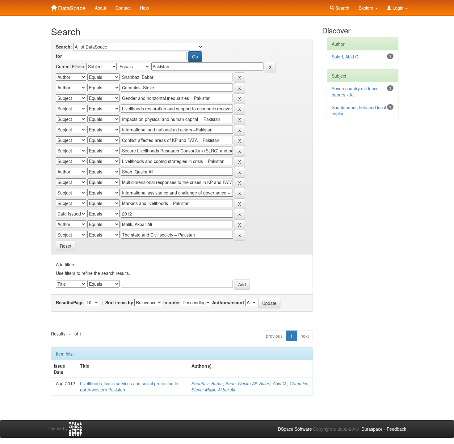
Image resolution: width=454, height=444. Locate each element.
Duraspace (372, 429)
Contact (123, 8)
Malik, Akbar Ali (220, 389)
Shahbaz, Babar (207, 383)
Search (341, 8)
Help (144, 8)
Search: (64, 47)
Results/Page (70, 302)
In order (171, 302)
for (59, 56)
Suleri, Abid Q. (273, 383)
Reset (65, 246)
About (100, 8)
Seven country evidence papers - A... (355, 91)
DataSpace (71, 6)
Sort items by (119, 302)
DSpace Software (295, 429)
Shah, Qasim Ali (241, 383)
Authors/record (228, 302)
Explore (367, 8)
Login (398, 8)
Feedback (396, 429)
